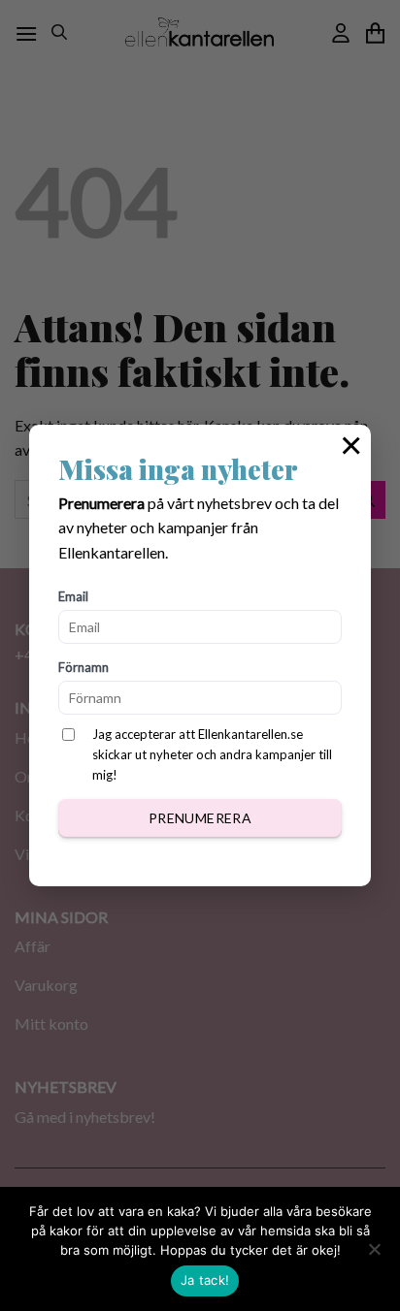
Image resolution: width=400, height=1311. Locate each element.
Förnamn (83, 667)
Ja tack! (205, 1280)
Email (73, 596)
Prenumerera (200, 818)
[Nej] (373, 1254)
